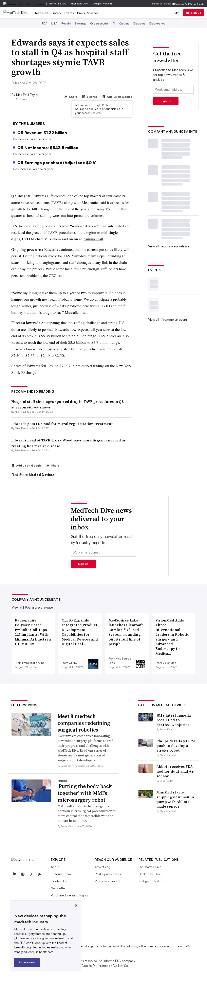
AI (114, 23)
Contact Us (59, 881)
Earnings (80, 23)
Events (69, 13)
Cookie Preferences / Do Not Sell (105, 966)
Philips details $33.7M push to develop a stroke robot (175, 745)
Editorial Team (61, 874)
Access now (27, 962)
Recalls (66, 23)
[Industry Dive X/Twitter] (31, 874)
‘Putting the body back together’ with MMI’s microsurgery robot (85, 793)
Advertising (102, 867)
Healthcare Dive (79, 3)
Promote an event (174, 319)
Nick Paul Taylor (27, 95)
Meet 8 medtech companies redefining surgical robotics (84, 723)
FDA (44, 23)
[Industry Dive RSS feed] (40, 874)
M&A (54, 23)
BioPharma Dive (57, 3)
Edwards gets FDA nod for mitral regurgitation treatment (62, 423)
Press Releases (87, 13)
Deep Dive (41, 13)
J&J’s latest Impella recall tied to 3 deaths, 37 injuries (173, 720)
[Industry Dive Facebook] (23, 874)
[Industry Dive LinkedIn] (14, 874)
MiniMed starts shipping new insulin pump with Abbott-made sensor (175, 799)
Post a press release (175, 246)
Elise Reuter (22, 428)
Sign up (196, 12)
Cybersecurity (99, 23)
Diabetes (139, 23)
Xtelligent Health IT (102, 3)
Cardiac (124, 23)
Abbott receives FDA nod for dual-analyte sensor (175, 771)
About (55, 867)
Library (56, 13)
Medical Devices (41, 475)
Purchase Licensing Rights (69, 895)
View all (153, 246)
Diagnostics (157, 23)
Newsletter (58, 888)
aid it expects (111, 202)
